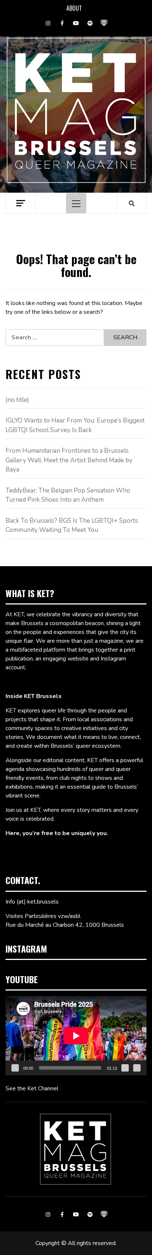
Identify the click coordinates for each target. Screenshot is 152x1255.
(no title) (17, 400)
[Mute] (125, 1068)
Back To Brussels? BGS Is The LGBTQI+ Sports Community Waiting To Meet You (72, 525)
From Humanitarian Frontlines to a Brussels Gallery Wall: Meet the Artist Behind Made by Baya (69, 460)
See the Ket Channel (32, 1088)
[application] (76, 1035)
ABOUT (74, 8)
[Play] (15, 1068)
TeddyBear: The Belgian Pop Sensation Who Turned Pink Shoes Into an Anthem (68, 495)
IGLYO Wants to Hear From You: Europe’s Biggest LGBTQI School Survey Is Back (75, 425)
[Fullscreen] (137, 1068)
